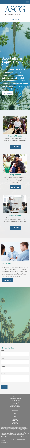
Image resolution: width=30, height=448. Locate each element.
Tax (15, 416)
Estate (15, 413)
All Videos (15, 422)
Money (15, 417)
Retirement (15, 412)
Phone (3, 366)
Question (3, 374)
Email (2, 358)
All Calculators (15, 423)
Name (2, 350)
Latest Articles (15, 420)
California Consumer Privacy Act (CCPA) (11, 437)
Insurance (15, 415)
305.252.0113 (15, 19)
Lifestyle (15, 419)
